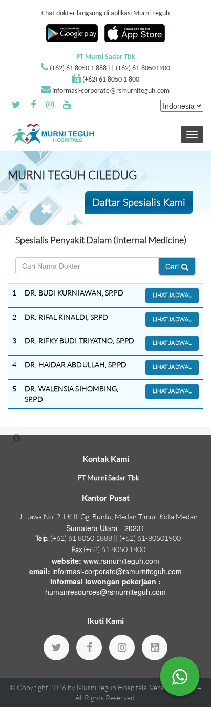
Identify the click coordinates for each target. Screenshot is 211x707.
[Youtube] (154, 647)
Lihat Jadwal (172, 295)
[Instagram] (122, 647)
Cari (172, 266)
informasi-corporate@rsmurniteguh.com (111, 91)
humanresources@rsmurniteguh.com (105, 591)
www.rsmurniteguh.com (121, 561)
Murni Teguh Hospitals (111, 687)
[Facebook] (89, 647)
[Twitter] (56, 647)
